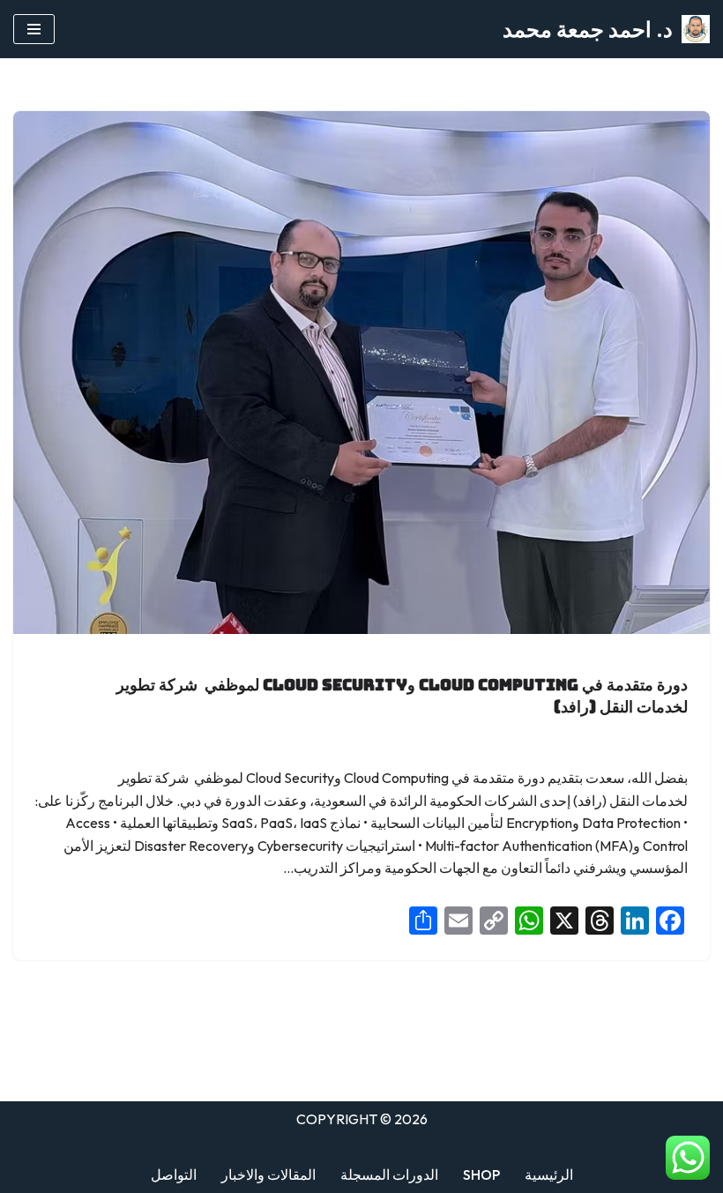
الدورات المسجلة (389, 1174)
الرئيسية (549, 1174)
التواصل (174, 1174)
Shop (481, 1174)
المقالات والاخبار (268, 1174)
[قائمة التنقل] (34, 29)
